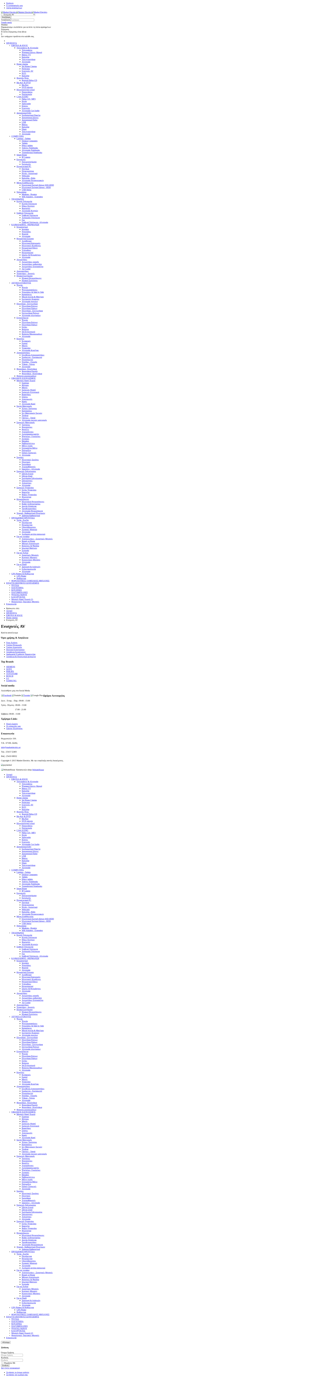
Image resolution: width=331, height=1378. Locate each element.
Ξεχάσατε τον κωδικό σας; (17, 1375)
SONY (9, 669)
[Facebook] (6, 695)
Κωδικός (4, 1358)
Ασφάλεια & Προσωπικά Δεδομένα (21, 657)
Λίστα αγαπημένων (14, 8)
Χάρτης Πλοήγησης (14, 728)
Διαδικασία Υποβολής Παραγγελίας (21, 654)
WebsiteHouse (38, 770)
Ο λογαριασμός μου (14, 5)
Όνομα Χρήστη (7, 1352)
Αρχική (9, 611)
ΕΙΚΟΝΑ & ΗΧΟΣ (14, 615)
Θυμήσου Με (9, 1363)
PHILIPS (10, 671)
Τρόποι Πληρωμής (14, 645)
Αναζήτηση (5, 20)
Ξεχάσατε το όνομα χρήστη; (17, 1372)
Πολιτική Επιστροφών (15, 650)
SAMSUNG (11, 681)
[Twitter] (25, 695)
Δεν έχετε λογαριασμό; (10, 1368)
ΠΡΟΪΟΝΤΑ (11, 613)
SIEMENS (10, 667)
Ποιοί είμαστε (12, 724)
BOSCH (9, 676)
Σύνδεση (9, 3)
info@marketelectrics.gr (11, 747)
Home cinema (12, 618)
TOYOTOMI (11, 674)
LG (7, 678)
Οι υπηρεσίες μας (13, 726)
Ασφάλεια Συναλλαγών (16, 652)
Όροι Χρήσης (11, 643)
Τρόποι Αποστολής (14, 647)
